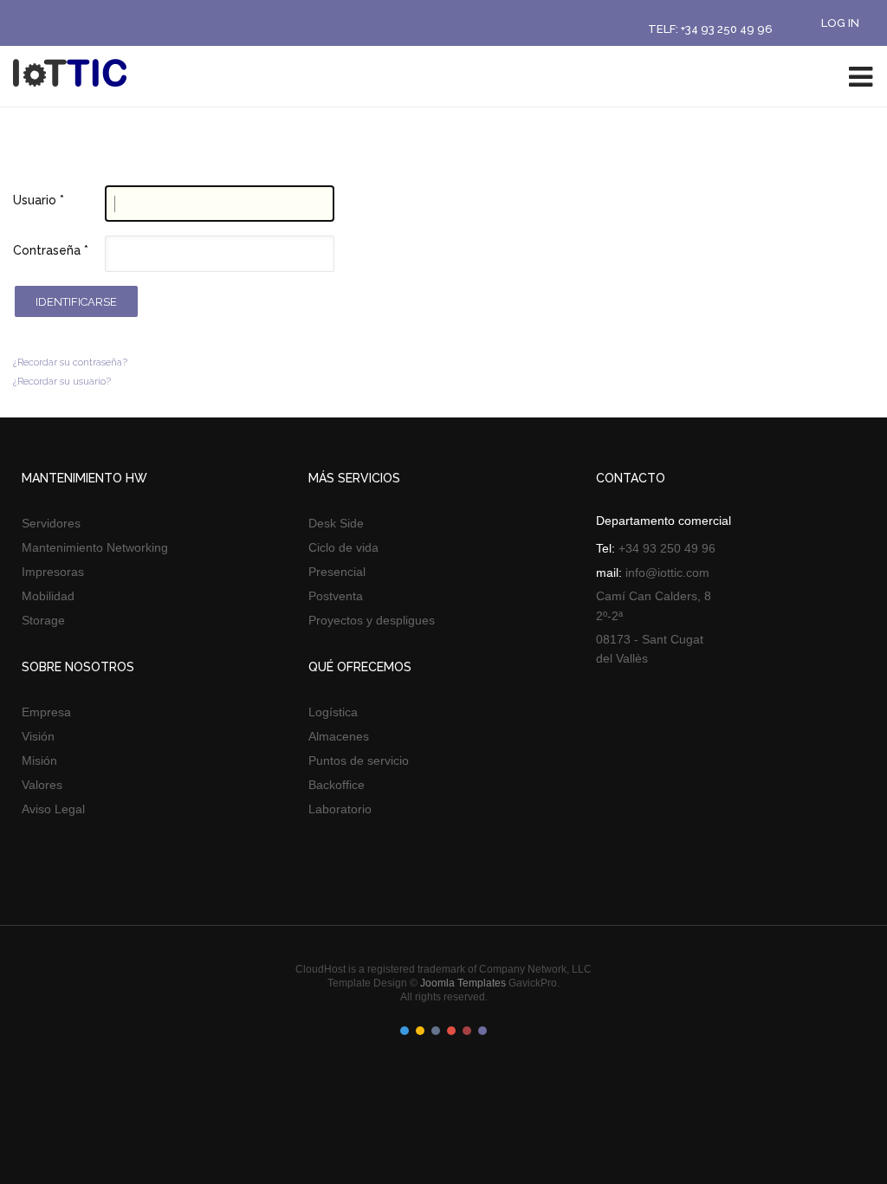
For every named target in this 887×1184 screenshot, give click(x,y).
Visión (38, 736)
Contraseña (50, 250)
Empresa (46, 712)
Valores (42, 785)
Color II (420, 1030)
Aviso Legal (53, 809)
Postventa (335, 596)
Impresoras (53, 572)
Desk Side (336, 523)
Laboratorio (340, 809)
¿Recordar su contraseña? (70, 362)
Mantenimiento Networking (95, 547)
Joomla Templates (463, 983)
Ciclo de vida (343, 547)
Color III (435, 1030)
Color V (467, 1030)
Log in (840, 22)
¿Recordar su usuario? (62, 381)
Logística (333, 712)
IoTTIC (74, 76)
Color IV (451, 1030)
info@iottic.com (667, 572)
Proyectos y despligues (371, 620)
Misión (39, 760)
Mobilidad (48, 596)
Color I (404, 1030)
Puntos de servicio (358, 760)
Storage (43, 620)
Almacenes (338, 736)
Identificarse (76, 301)
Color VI (482, 1030)
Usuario (38, 200)
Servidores (51, 523)
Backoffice (336, 785)
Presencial (337, 572)
